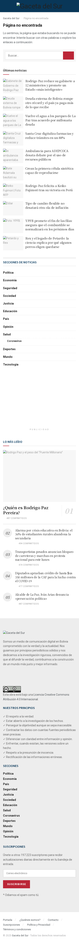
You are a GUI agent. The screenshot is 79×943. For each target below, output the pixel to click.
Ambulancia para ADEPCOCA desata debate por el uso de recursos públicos (46, 155)
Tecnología (10, 364)
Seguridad (10, 288)
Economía (10, 280)
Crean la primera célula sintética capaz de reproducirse (49, 170)
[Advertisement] (39, 399)
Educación (10, 311)
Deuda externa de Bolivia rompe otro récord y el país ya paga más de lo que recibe (49, 102)
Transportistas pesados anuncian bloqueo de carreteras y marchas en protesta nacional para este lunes (44, 556)
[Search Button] (68, 55)
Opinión (8, 326)
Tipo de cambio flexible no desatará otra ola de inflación (46, 205)
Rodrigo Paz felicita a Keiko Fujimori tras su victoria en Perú (49, 188)
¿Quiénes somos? (30, 919)
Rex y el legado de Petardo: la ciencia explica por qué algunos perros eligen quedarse (48, 242)
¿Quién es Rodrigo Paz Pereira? (25, 510)
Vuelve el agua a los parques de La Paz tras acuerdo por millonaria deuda (50, 120)
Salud (7, 334)
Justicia (8, 303)
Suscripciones (11, 924)
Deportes (9, 349)
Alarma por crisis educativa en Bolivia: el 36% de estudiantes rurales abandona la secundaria (43, 534)
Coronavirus (14, 341)
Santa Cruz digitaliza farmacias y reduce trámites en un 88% (49, 135)
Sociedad (9, 295)
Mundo (8, 356)
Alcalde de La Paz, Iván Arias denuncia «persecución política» (42, 596)
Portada (7, 919)
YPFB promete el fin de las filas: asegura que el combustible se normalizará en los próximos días (49, 224)
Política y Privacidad (38, 924)
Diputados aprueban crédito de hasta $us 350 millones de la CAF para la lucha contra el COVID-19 (45, 577)
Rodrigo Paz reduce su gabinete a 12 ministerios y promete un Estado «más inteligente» (50, 85)
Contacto (53, 919)
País (6, 318)
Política (8, 272)
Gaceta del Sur (11, 18)
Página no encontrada (36, 18)
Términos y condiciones (17, 929)
